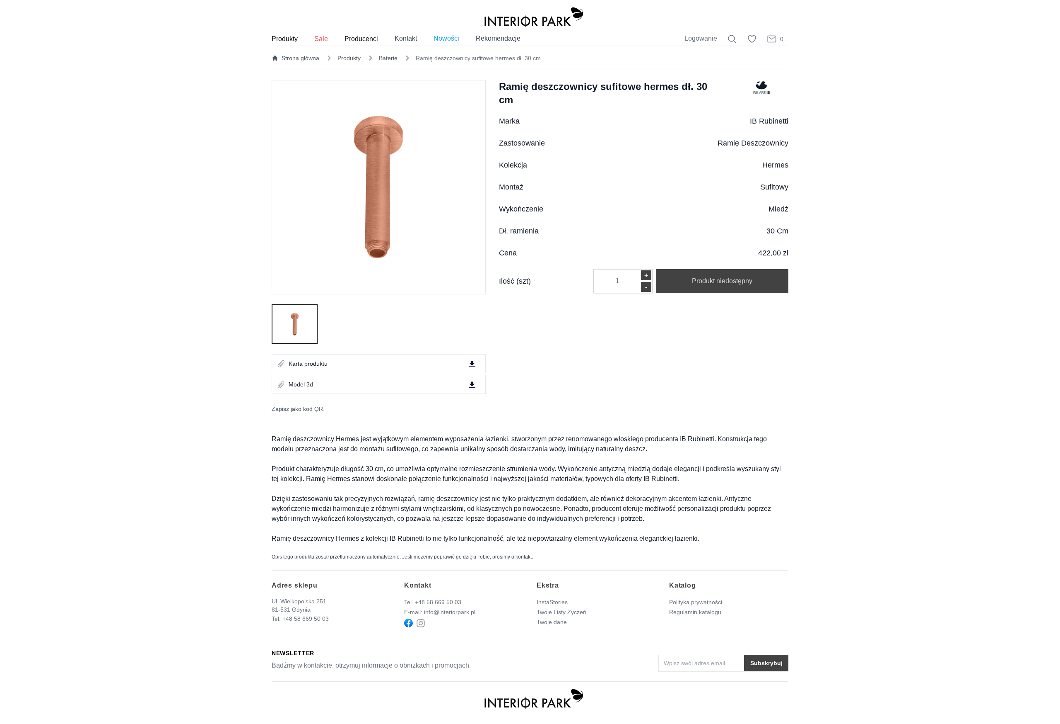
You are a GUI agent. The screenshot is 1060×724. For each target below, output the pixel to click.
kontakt (524, 557)
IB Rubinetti (769, 121)
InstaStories (552, 602)
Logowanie (700, 38)
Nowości (446, 38)
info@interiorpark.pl (449, 612)
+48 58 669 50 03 (305, 618)
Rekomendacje (498, 38)
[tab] (295, 324)
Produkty (349, 58)
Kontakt (406, 38)
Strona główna (300, 58)
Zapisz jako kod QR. (298, 409)
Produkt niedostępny (722, 280)
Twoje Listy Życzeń (561, 612)
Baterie (388, 58)
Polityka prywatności (695, 602)
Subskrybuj (766, 663)
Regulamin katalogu (695, 612)
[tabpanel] (379, 187)
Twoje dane (552, 622)
